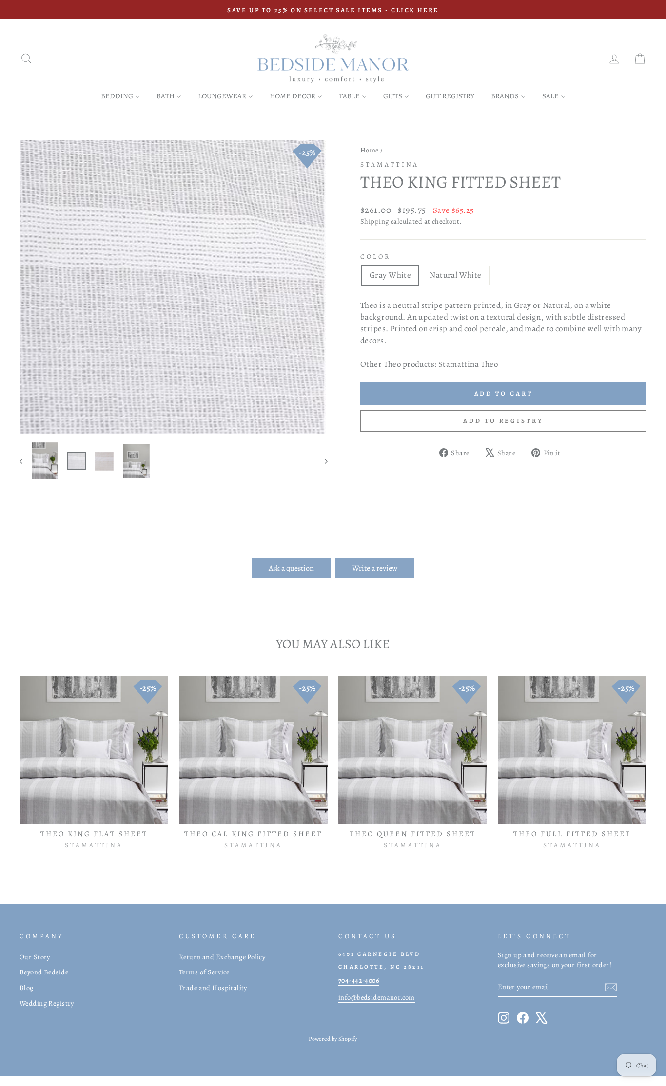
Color (375, 256)
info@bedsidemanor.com (376, 997)
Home (369, 150)
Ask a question (291, 568)
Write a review (374, 568)
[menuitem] (120, 96)
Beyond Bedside (44, 972)
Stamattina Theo (468, 364)
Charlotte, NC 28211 (381, 967)
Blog (27, 987)
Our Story (35, 957)
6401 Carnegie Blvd (379, 954)
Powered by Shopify (333, 1039)
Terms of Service (204, 972)
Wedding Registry (47, 1003)
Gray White (390, 275)
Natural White (456, 275)
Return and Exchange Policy (222, 957)
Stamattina (389, 164)
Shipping (374, 221)
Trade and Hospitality (213, 987)
